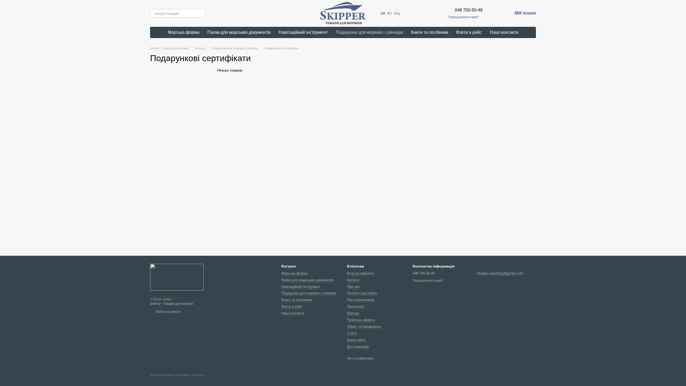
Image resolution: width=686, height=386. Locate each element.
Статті (352, 333)
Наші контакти (504, 32)
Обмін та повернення (364, 327)
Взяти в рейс (469, 32)
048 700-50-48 (469, 10)
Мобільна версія (168, 312)
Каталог (353, 280)
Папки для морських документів (239, 32)
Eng (397, 13)
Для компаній (358, 347)
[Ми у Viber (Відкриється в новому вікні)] (427, 13)
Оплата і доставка (362, 293)
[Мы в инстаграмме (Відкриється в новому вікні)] (414, 13)
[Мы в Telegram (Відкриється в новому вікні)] (420, 13)
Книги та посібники (429, 32)
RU (389, 13)
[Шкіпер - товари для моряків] (177, 277)
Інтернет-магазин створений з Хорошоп (177, 375)
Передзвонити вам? (463, 17)
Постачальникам (360, 300)
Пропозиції (355, 307)
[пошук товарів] (201, 13)
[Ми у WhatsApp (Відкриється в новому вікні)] (433, 13)
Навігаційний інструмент (303, 32)
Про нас (353, 287)
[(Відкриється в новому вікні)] (440, 13)
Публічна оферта (361, 320)
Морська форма (183, 32)
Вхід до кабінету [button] (360, 273)
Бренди (353, 313)
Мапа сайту (356, 340)
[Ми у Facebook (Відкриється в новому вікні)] (407, 13)
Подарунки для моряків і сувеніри (369, 32)
